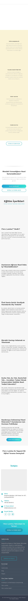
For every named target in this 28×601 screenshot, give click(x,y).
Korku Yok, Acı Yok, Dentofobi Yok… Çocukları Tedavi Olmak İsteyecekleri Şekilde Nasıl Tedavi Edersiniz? (13, 381)
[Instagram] (9, 514)
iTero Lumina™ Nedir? (10, 229)
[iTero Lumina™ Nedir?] (14, 217)
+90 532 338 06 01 (9, 502)
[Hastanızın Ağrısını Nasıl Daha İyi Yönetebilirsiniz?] (14, 252)
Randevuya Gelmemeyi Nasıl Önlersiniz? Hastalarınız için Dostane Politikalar (13, 422)
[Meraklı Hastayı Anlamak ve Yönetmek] (14, 328)
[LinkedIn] (12, 514)
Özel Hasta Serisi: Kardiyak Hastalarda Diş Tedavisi (12, 303)
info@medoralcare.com (10, 508)
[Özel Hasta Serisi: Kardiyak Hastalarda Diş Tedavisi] (14, 290)
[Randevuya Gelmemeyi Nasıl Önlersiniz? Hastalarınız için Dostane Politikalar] (14, 407)
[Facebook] (5, 514)
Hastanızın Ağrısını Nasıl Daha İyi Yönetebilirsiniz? (14, 266)
